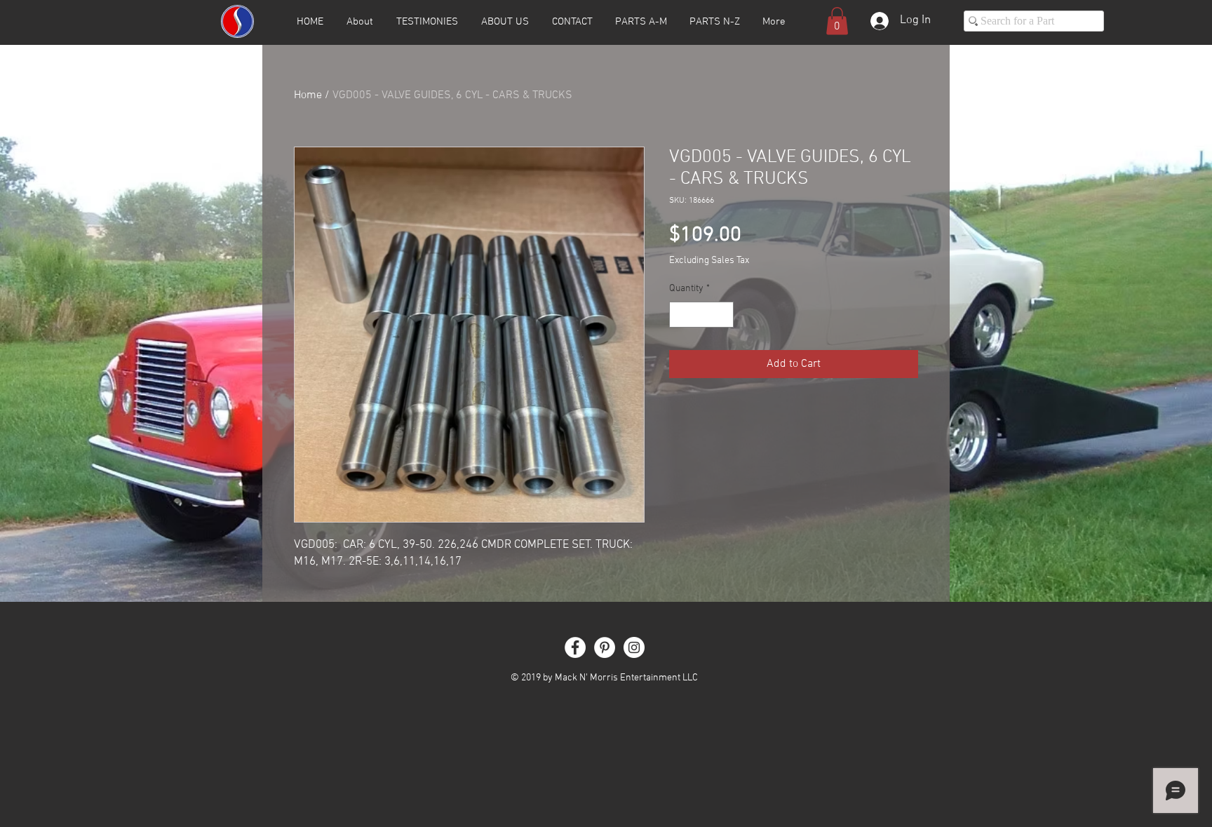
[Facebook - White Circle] (575, 647)
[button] (837, 20)
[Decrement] (680, 314)
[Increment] (723, 314)
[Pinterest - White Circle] (604, 647)
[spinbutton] (701, 314)
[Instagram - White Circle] (634, 647)
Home (308, 95)
